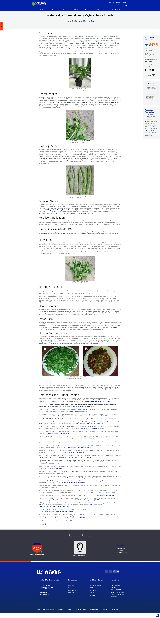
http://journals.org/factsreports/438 (58, 433)
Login (125, 5)
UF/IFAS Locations (95, 585)
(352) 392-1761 (44, 594)
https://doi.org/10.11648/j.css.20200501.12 (74, 411)
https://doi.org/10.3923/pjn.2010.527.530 (83, 406)
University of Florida (121, 2)
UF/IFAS (91, 588)
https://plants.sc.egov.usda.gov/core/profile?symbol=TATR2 (56, 511)
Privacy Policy (94, 609)
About (53, 9)
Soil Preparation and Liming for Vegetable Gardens (60, 210)
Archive (69, 609)
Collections (100, 9)
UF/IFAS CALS (93, 590)
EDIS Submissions (116, 589)
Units (87, 9)
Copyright (71, 593)
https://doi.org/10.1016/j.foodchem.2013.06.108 (94, 500)
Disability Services (80, 609)
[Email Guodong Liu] (93, 21)
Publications (115, 9)
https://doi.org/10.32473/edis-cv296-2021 (80, 447)
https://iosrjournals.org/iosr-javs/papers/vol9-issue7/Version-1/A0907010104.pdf (65, 518)
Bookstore (71, 588)
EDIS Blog (71, 585)
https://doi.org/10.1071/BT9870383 (107, 419)
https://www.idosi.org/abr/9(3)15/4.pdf (98, 401)
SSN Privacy (114, 609)
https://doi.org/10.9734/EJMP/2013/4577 (92, 428)
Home (42, 9)
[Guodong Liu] (123, 545)
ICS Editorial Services (117, 592)
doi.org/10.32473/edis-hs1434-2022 (151, 60)
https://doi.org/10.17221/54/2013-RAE (73, 452)
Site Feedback (44, 592)
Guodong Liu (88, 21)
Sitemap (60, 609)
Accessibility (72, 590)
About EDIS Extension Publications (117, 595)
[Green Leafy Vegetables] (80, 547)
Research (92, 593)
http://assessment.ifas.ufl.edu (93, 45)
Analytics (104, 609)
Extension (92, 595)
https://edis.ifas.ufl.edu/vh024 (105, 495)
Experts (64, 9)
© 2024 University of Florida (45, 609)
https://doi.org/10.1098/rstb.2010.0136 (73, 482)
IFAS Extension (110, 2)
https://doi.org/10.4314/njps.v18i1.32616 (55, 468)
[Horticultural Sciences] (37, 548)
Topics (76, 9)
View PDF (151, 75)
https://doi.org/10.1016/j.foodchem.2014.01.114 (90, 424)
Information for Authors (115, 586)
